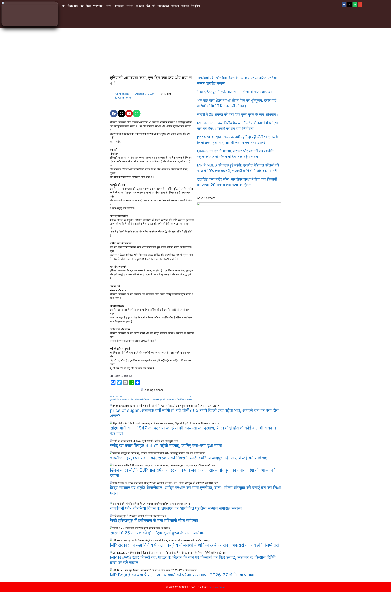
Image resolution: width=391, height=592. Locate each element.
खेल (148, 5)
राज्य (108, 5)
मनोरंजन (175, 5)
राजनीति (185, 5)
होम (63, 5)
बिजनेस (130, 5)
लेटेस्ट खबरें (73, 5)
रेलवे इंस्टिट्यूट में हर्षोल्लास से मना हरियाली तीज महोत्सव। (235, 92)
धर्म (153, 5)
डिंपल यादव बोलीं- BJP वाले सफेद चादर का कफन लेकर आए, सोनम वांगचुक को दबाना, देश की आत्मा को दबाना (192, 472)
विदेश (88, 5)
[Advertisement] (195, 50)
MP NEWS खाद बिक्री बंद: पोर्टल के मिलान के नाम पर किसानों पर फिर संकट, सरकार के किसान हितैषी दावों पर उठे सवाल (193, 560)
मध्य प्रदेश (97, 5)
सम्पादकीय (119, 5)
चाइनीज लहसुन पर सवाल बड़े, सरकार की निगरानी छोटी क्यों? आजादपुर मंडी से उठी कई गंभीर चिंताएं (188, 457)
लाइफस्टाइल (163, 5)
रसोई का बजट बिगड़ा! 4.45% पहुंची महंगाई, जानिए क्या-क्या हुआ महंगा (166, 445)
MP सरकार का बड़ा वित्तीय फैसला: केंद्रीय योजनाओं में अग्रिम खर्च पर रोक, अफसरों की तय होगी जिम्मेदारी (194, 545)
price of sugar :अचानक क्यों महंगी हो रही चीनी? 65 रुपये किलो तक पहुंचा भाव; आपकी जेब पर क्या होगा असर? (194, 413)
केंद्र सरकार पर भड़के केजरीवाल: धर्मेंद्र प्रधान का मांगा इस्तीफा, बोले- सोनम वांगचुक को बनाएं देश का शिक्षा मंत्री (195, 490)
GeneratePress (217, 587)
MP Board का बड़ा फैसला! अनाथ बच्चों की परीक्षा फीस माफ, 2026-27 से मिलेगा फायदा (182, 574)
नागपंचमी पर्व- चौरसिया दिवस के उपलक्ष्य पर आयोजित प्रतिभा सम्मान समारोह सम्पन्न (176, 508)
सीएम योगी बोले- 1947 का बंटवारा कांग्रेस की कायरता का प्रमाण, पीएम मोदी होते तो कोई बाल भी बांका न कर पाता (193, 430)
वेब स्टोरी (140, 5)
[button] (98, 6)
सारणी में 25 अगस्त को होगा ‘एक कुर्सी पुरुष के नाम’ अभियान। (237, 114)
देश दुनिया (195, 5)
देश (82, 5)
